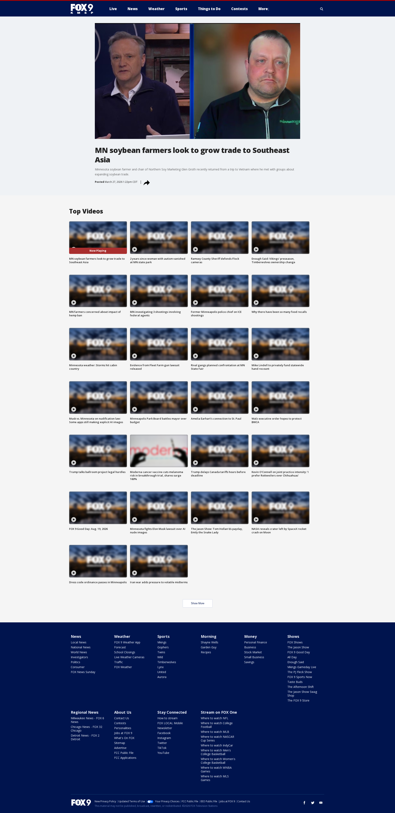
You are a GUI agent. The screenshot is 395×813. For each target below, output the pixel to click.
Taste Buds (295, 682)
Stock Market (253, 652)
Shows (293, 636)
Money (250, 636)
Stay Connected (172, 712)
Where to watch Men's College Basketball (216, 752)
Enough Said (295, 662)
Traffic (118, 662)
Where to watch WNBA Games (216, 769)
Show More (197, 603)
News (76, 636)
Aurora (161, 677)
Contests (120, 723)
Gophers (163, 647)
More (263, 8)
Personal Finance (255, 642)
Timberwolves (166, 662)
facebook (304, 802)
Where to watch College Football (217, 725)
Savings (249, 662)
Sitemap (119, 743)
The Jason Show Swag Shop (302, 693)
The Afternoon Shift (300, 687)
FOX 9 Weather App (127, 642)
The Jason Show (298, 647)
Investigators (79, 657)
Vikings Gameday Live (301, 667)
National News (81, 647)
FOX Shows (295, 642)
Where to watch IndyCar (217, 745)
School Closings (124, 652)
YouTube (163, 753)
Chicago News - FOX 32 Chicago (86, 728)
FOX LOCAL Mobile (170, 723)
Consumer (78, 667)
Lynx (160, 667)
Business (250, 647)
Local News (78, 642)
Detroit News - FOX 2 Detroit (85, 737)
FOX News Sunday (83, 672)
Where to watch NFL (214, 718)
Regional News (84, 712)
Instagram (164, 738)
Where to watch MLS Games (215, 778)
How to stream (167, 718)
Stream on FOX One (219, 712)
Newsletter (164, 728)
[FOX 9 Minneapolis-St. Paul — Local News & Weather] (84, 9)
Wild (160, 657)
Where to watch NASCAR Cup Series (217, 738)
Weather (122, 636)
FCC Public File (124, 753)
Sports (163, 636)
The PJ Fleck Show (299, 672)
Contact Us (121, 718)
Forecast (120, 647)
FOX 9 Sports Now (299, 677)
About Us (122, 712)
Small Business (254, 657)
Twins (161, 652)
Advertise (120, 748)
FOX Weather (123, 667)
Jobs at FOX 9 (123, 733)
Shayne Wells (209, 642)
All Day (292, 657)
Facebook (164, 733)
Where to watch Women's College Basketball (218, 761)
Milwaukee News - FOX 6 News (87, 720)
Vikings (161, 642)
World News (79, 652)
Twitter (162, 743)
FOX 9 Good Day (298, 652)
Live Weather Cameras (129, 657)
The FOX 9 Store (298, 700)
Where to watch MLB (215, 732)
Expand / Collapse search (321, 9)
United (161, 672)
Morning (208, 636)
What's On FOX (124, 738)
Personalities (122, 728)
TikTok (161, 748)
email (321, 802)
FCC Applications (125, 758)
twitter (312, 802)
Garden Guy (208, 647)
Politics (75, 662)
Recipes (206, 652)
